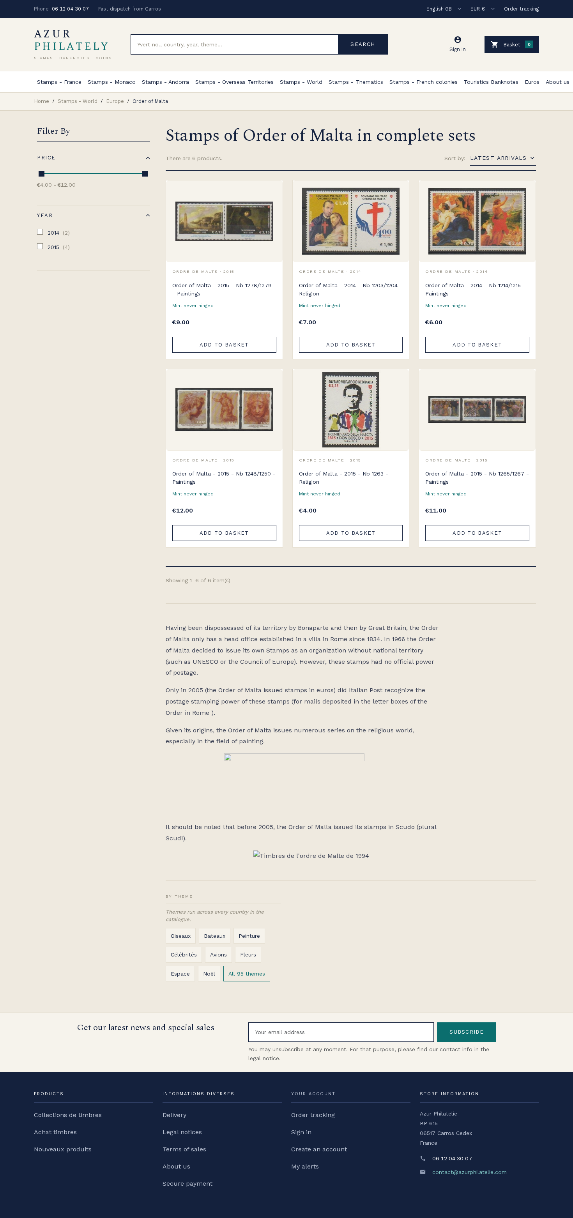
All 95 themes (246, 974)
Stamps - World (301, 82)
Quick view (271, 209)
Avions (218, 954)
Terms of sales (184, 1149)
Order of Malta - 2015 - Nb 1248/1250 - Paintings (224, 477)
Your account (313, 1093)
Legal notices (182, 1132)
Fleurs (248, 954)
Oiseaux (181, 936)
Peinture (249, 936)
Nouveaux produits (63, 1149)
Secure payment (187, 1183)
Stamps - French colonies (423, 82)
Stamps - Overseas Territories (234, 82)
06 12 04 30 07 (70, 9)
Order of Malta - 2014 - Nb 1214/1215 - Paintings (475, 289)
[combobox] (234, 44)
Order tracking (521, 9)
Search (362, 44)
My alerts (305, 1166)
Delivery (174, 1115)
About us (557, 82)
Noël (209, 974)
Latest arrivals (498, 158)
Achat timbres (55, 1132)
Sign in (301, 1132)
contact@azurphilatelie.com (469, 1172)
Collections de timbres (68, 1115)
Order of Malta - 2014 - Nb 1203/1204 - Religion (350, 289)
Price (46, 158)
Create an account (319, 1149)
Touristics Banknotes (491, 82)
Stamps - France (59, 82)
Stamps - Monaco (112, 82)
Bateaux (214, 936)
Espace (180, 974)
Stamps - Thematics (356, 82)
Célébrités (184, 954)
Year (45, 215)
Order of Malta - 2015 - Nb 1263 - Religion (343, 477)
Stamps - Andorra (165, 82)
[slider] (41, 174)
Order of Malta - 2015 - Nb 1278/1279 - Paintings (222, 289)
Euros (532, 82)
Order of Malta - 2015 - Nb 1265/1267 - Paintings (477, 477)
